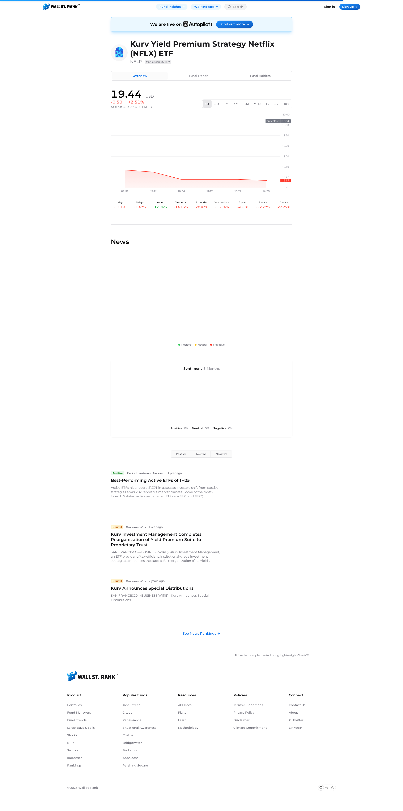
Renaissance (132, 720)
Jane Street (131, 705)
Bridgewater (132, 743)
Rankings (74, 765)
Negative (221, 454)
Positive (181, 454)
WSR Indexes (204, 7)
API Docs (184, 705)
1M (226, 104)
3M (236, 104)
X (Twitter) (297, 720)
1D (207, 104)
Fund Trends (198, 76)
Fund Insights (170, 7)
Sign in (329, 7)
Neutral (200, 454)
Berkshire (130, 750)
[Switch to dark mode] (333, 788)
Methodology (188, 728)
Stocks (72, 735)
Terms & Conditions (248, 705)
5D (217, 104)
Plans (182, 712)
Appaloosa (130, 758)
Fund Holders (260, 76)
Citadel (128, 712)
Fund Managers (79, 712)
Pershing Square (135, 765)
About (293, 712)
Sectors (73, 750)
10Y (286, 104)
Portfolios (74, 705)
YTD (257, 104)
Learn (182, 720)
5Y (277, 104)
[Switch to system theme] (321, 788)
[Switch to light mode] (327, 788)
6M (246, 104)
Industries (74, 758)
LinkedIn (295, 728)
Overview (140, 76)
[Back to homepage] (61, 6)
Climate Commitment (250, 728)
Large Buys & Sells (81, 728)
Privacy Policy (243, 712)
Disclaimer (241, 720)
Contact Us (297, 705)
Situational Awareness (139, 728)
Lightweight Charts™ (294, 655)
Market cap (158, 61)
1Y (268, 104)
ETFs (70, 743)
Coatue (128, 735)
